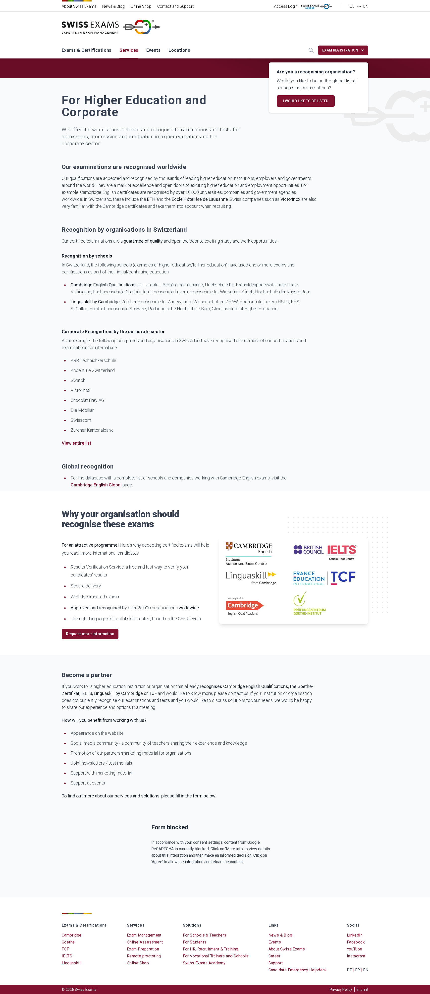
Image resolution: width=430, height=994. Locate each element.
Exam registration (340, 50)
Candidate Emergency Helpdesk (298, 970)
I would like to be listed (305, 101)
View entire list (76, 443)
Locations (179, 50)
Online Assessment (145, 942)
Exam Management (144, 935)
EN (365, 6)
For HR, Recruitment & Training (210, 949)
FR (359, 6)
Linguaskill (71, 963)
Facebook (356, 942)
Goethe (68, 942)
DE (352, 6)
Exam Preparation (143, 949)
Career (274, 956)
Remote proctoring (144, 956)
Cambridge (72, 935)
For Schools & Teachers (204, 935)
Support (276, 963)
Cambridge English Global (96, 484)
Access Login (286, 6)
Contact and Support (175, 6)
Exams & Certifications (86, 50)
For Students (195, 942)
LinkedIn (355, 935)
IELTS (67, 956)
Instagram (356, 956)
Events (153, 50)
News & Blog (113, 6)
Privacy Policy (341, 990)
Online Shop (141, 6)
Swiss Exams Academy (204, 963)
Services (128, 50)
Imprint (362, 990)
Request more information (90, 633)
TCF (65, 949)
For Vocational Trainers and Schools (216, 956)
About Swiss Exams (79, 6)
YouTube (354, 949)
